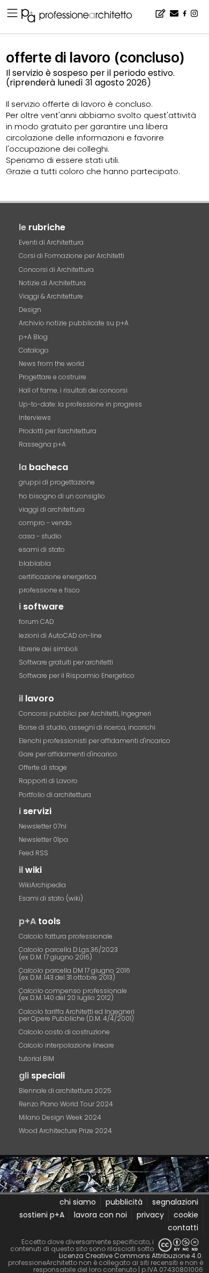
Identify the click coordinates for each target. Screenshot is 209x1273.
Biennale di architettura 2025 (65, 1090)
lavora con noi (100, 1214)
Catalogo (34, 350)
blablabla (35, 563)
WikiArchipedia (42, 884)
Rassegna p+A (42, 444)
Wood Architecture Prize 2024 (65, 1130)
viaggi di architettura (52, 509)
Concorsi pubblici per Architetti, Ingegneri (85, 713)
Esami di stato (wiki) (51, 898)
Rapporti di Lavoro (48, 780)
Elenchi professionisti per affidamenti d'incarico (94, 740)
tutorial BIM (36, 1058)
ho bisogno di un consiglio (62, 496)
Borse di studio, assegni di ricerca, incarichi (87, 727)
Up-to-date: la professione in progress (80, 404)
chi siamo (77, 1202)
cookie (186, 1214)
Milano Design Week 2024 (60, 1117)
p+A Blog (33, 336)
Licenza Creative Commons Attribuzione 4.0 (130, 1255)
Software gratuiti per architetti (66, 662)
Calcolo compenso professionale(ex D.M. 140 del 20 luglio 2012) (73, 994)
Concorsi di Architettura (56, 269)
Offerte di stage (43, 767)
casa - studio (40, 536)
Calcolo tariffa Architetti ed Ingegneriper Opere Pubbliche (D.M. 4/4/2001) (77, 1015)
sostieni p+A (41, 1214)
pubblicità (124, 1202)
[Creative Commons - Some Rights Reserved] (178, 1245)
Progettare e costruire (52, 376)
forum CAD (36, 621)
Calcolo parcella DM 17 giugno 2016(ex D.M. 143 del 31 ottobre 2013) (74, 974)
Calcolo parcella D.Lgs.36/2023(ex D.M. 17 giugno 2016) (68, 953)
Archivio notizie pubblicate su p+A (74, 322)
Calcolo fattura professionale (66, 936)
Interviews (35, 417)
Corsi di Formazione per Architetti (71, 255)
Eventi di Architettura (51, 242)
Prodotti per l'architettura (57, 430)
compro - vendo (45, 522)
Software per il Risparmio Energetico (77, 675)
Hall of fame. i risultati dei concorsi (73, 390)
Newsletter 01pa (43, 839)
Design (30, 309)
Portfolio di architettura (55, 794)
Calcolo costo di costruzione (64, 1031)
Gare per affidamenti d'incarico (68, 754)
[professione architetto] (83, 17)
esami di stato (42, 549)
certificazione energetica (57, 576)
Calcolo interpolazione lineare (66, 1045)
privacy (150, 1214)
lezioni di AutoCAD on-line (60, 635)
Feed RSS (33, 852)
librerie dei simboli (48, 648)
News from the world (51, 363)
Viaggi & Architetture (51, 296)
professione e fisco (49, 590)
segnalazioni (175, 1202)
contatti (183, 1227)
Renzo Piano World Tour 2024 (66, 1103)
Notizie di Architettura (52, 282)
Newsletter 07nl (42, 826)
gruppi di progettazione (57, 482)
